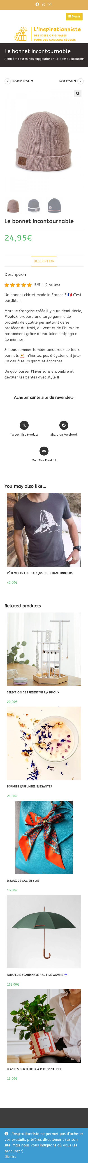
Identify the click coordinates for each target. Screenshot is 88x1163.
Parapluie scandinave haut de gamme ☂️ (37, 974)
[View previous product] (8, 81)
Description (44, 261)
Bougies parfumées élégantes (29, 786)
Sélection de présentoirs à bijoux (33, 692)
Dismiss (10, 1156)
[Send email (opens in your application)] (49, 4)
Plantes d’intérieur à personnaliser (34, 1069)
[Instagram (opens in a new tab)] (43, 4)
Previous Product (22, 81)
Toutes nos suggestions (35, 58)
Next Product (67, 81)
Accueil (9, 58)
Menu (75, 16)
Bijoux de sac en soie (23, 880)
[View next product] (80, 81)
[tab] (44, 261)
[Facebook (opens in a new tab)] (37, 4)
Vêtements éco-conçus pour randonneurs (40, 573)
